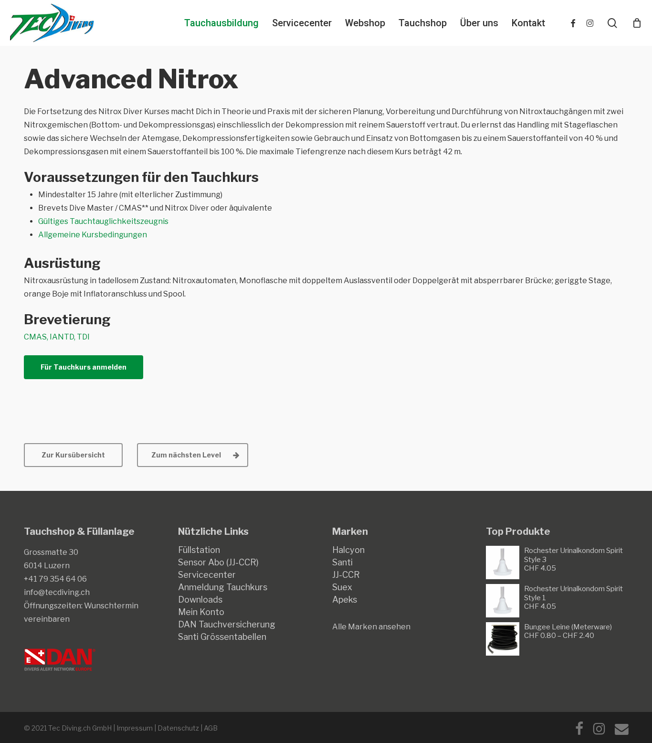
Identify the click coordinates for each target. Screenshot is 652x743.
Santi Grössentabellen (222, 637)
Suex (342, 587)
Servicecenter (207, 575)
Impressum (134, 728)
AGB (211, 728)
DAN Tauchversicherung (226, 624)
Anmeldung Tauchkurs (222, 587)
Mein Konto (201, 612)
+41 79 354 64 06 (55, 579)
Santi (342, 562)
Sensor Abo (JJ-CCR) (218, 562)
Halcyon (348, 550)
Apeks (344, 599)
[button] (83, 367)
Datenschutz (178, 728)
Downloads (200, 599)
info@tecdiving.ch (57, 592)
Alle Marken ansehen (371, 626)
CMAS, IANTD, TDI (57, 336)
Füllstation (199, 550)
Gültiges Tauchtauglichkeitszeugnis (103, 221)
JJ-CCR (346, 575)
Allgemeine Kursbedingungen (92, 234)
